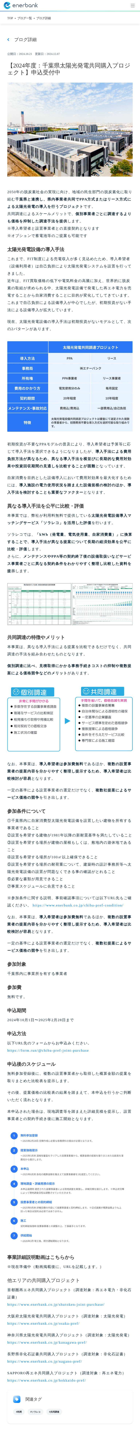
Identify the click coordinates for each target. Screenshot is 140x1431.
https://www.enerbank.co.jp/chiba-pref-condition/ (78, 905)
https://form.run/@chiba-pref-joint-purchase (48, 1050)
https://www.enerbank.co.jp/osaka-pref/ (43, 1323)
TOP (10, 18)
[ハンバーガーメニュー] (132, 5)
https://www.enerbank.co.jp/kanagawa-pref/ (47, 1342)
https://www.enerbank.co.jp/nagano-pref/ (44, 1361)
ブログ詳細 (43, 18)
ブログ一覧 (24, 18)
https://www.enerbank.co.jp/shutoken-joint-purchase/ (56, 1304)
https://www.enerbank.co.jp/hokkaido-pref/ (46, 1380)
